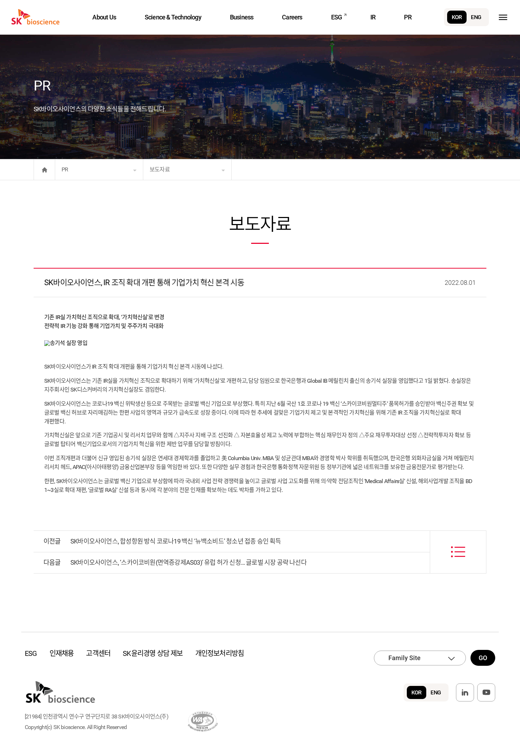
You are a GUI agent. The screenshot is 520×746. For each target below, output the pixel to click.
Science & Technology (173, 17)
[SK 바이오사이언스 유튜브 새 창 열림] (486, 692)
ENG (476, 17)
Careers (292, 17)
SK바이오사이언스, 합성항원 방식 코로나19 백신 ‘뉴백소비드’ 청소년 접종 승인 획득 (175, 541)
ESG (336, 17)
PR (407, 17)
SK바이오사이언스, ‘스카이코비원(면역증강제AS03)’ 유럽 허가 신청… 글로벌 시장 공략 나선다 (188, 562)
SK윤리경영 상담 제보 (153, 653)
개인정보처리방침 (219, 653)
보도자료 (160, 169)
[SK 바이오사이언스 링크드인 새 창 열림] (465, 692)
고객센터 (98, 653)
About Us (104, 17)
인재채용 (62, 653)
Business (242, 17)
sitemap (502, 17)
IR (372, 17)
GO (483, 658)
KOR (457, 17)
